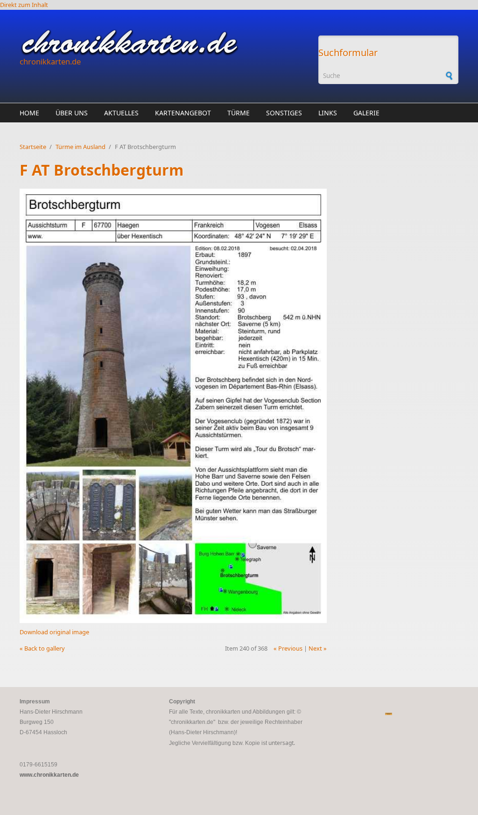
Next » (318, 648)
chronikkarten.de (50, 61)
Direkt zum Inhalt (24, 4)
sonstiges (284, 112)
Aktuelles (121, 112)
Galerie (366, 112)
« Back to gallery (42, 648)
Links (327, 112)
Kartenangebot (183, 112)
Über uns (72, 112)
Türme (238, 112)
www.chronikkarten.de (49, 775)
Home (29, 112)
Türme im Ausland (80, 146)
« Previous (288, 648)
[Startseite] (164, 42)
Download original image (54, 632)
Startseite (33, 146)
